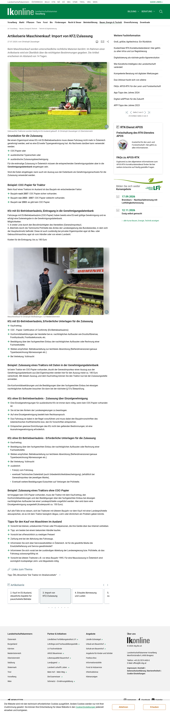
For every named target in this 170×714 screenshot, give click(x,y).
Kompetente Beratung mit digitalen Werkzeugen (136, 73)
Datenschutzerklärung (136, 671)
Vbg (89, 2)
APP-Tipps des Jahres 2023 (127, 105)
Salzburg (11, 662)
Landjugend (52, 662)
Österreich (37, 2)
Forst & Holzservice (94, 667)
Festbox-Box (91, 658)
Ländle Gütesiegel (93, 639)
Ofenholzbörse (92, 672)
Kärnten (11, 649)
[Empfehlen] (102, 41)
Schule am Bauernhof (95, 649)
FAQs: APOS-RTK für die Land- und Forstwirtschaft (137, 86)
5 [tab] (61, 607)
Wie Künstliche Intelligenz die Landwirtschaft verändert (135, 65)
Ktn (53, 2)
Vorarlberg (12, 677)
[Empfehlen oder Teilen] (107, 41)
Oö (63, 2)
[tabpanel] (24, 596)
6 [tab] (64, 607)
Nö (58, 2)
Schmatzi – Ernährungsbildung (60, 681)
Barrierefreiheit (153, 671)
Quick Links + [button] (156, 2)
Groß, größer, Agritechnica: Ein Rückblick (133, 41)
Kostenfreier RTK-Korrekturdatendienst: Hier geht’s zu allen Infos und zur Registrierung (137, 50)
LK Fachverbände (54, 649)
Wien (95, 2)
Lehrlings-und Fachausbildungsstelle (62, 644)
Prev (103, 585)
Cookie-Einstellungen (136, 673)
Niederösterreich (14, 653)
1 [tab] (48, 607)
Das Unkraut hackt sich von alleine (130, 80)
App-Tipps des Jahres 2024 (126, 92)
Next (107, 585)
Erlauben (154, 707)
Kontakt (141, 668)
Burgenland (12, 644)
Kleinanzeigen (91, 677)
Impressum (132, 668)
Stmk (75, 2)
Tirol (82, 2)
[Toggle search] (161, 11)
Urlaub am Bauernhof (95, 644)
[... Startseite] (32, 11)
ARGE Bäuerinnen (54, 653)
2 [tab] (52, 607)
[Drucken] (97, 41)
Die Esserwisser (54, 677)
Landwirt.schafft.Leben (57, 667)
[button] (134, 11)
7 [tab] (68, 607)
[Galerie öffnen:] (58, 95)
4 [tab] (58, 607)
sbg (69, 2)
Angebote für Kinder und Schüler (99, 653)
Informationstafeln (94, 662)
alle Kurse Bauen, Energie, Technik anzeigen (141, 221)
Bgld (47, 2)
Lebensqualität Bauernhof (58, 658)
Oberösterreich (14, 658)
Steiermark (12, 667)
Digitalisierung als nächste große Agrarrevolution (137, 57)
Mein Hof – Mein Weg (56, 672)
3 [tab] (55, 607)
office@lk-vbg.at (139, 663)
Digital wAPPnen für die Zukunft (129, 99)
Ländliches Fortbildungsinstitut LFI (61, 639)
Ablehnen (123, 707)
